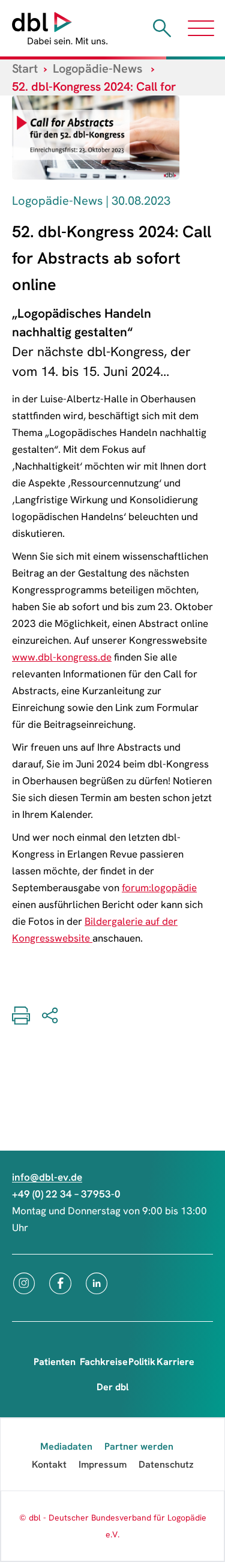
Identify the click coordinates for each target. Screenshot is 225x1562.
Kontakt (49, 1464)
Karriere (175, 1361)
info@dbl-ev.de (47, 1177)
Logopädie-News (97, 68)
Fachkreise (104, 1361)
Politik (141, 1361)
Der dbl (112, 1387)
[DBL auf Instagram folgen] (24, 1283)
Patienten (55, 1361)
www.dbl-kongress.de (62, 657)
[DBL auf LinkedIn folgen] (97, 1283)
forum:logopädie (159, 887)
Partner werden (138, 1446)
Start (25, 68)
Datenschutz (166, 1464)
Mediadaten (66, 1446)
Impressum (103, 1464)
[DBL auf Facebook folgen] (60, 1283)
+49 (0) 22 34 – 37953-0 (66, 1193)
